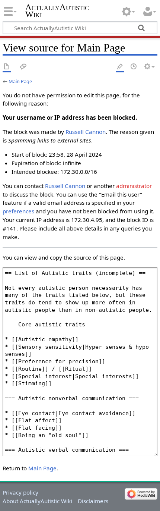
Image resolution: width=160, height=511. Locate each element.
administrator (134, 185)
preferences (18, 211)
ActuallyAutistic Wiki (57, 11)
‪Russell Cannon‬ (85, 131)
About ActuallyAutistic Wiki (37, 501)
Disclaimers (93, 501)
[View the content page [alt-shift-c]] (7, 67)
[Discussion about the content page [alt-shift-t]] (23, 67)
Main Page (20, 81)
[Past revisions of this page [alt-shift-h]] (134, 67)
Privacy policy (20, 492)
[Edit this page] (120, 67)
